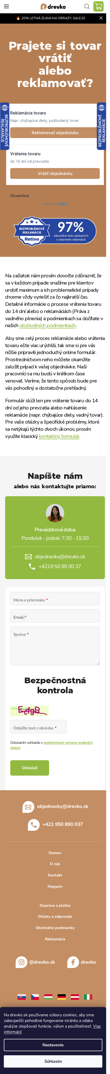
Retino (63, 203)
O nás (55, 863)
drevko (88, 962)
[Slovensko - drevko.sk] (22, 996)
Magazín (55, 886)
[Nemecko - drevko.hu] (62, 996)
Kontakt (55, 875)
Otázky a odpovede (55, 916)
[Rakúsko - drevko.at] (75, 996)
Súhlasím (53, 1061)
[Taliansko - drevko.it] (88, 996)
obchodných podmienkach (47, 325)
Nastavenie (53, 1045)
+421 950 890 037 (62, 824)
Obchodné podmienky (55, 927)
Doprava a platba (55, 905)
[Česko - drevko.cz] (35, 996)
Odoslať (29, 768)
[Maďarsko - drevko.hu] (48, 996)
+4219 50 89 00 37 (60, 566)
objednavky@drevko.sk (60, 556)
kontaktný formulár (59, 436)
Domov (55, 852)
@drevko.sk (42, 962)
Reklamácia (55, 939)
